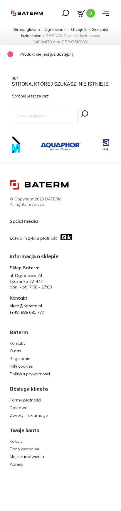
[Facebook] (44, 221)
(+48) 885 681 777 (27, 312)
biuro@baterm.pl (26, 305)
